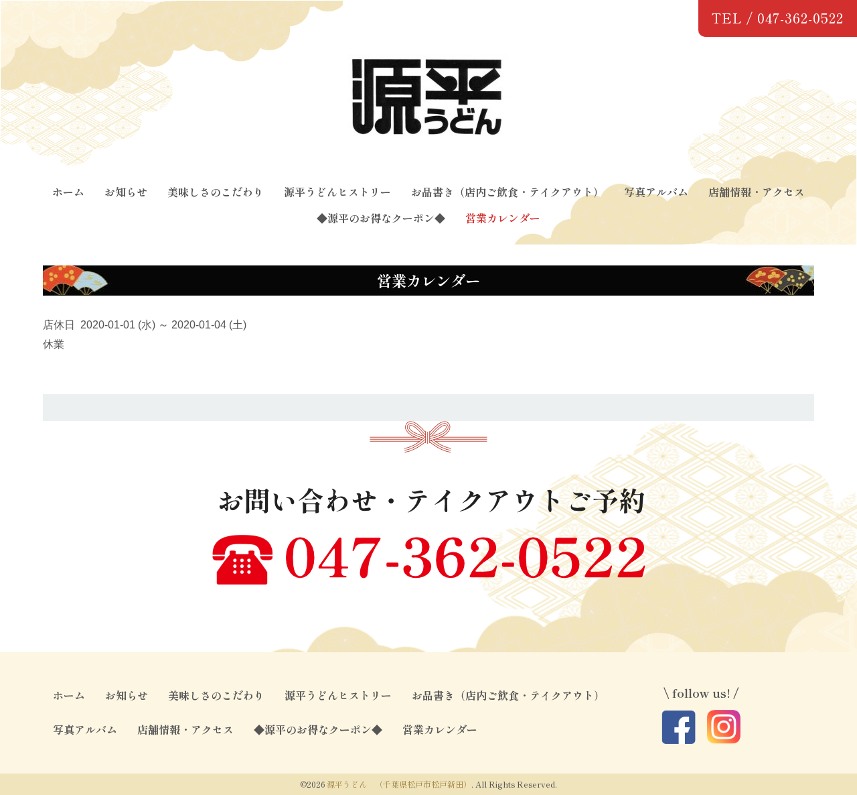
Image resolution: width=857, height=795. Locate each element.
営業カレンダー (502, 218)
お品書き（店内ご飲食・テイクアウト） (507, 192)
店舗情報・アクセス (756, 192)
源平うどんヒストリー (337, 192)
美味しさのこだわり (215, 192)
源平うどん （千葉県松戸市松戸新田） (399, 784)
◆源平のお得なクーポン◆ (381, 218)
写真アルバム (656, 192)
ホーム (68, 192)
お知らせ (125, 192)
